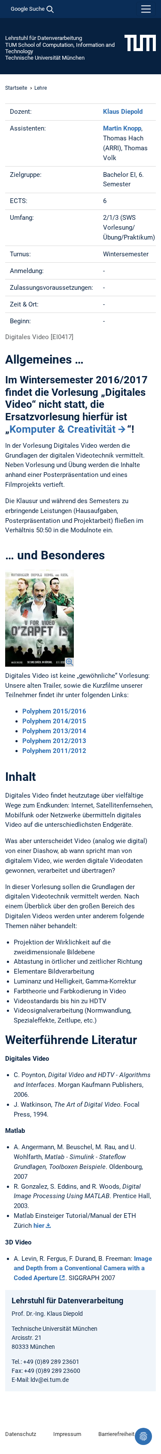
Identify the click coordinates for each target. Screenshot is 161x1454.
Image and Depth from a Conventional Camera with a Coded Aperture (83, 1268)
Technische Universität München (45, 58)
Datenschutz (20, 1434)
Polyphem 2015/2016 (54, 711)
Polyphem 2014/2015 (54, 721)
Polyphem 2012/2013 (54, 741)
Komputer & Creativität (62, 429)
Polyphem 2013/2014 (54, 731)
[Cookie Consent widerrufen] (143, 1436)
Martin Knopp (122, 128)
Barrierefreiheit (116, 1434)
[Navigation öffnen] (146, 9)
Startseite (16, 88)
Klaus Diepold (123, 111)
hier (38, 1225)
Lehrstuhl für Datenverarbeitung (43, 38)
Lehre (40, 88)
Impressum (67, 1434)
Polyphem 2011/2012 (54, 751)
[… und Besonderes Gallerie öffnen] (39, 618)
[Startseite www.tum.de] (140, 42)
